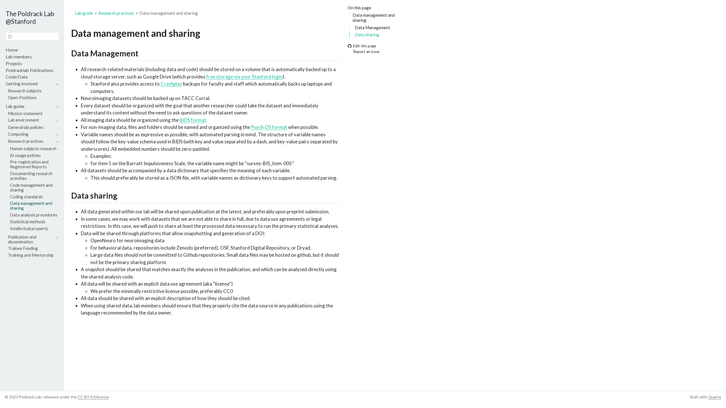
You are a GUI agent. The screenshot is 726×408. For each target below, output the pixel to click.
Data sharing (367, 34)
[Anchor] (144, 53)
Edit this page (364, 46)
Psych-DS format (269, 127)
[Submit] (10, 36)
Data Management (372, 27)
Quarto (714, 396)
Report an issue (366, 52)
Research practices (116, 13)
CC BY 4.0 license (93, 396)
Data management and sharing (374, 17)
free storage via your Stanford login (244, 77)
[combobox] (32, 36)
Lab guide (84, 13)
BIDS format (193, 120)
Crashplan (171, 84)
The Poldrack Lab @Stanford (30, 17)
